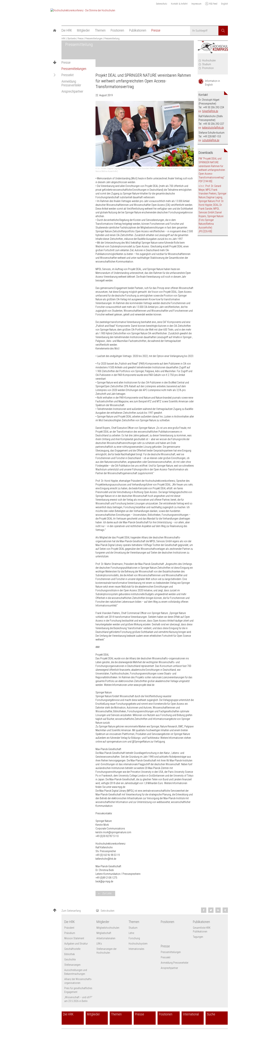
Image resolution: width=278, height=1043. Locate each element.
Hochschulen (209, 60)
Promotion (208, 68)
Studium (206, 64)
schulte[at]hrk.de (210, 140)
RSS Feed (213, 3)
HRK (63, 38)
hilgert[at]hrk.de (210, 111)
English (224, 3)
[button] (54, 75)
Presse (66, 62)
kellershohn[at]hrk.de (213, 127)
